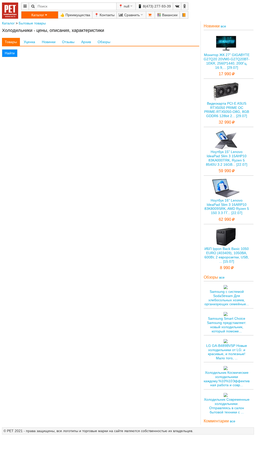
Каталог (8, 23)
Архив (86, 42)
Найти (10, 53)
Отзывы (68, 42)
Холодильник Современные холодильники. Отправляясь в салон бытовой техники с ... (227, 405)
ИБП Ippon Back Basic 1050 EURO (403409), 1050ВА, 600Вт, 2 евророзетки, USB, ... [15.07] (226, 255)
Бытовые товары (32, 23)
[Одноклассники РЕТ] (184, 6)
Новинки (49, 42)
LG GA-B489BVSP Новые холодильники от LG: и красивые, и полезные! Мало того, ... (226, 352)
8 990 (225, 267)
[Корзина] (150, 15)
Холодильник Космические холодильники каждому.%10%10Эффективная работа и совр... (227, 379)
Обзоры (104, 42)
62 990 (225, 219)
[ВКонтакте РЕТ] (177, 6)
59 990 (225, 170)
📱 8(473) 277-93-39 (154, 6)
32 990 (225, 122)
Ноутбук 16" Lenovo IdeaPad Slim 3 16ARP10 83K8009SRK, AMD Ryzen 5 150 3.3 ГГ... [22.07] (226, 206)
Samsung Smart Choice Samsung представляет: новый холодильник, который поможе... (226, 324)
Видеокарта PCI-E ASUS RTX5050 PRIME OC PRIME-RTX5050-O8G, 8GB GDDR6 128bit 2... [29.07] (226, 109)
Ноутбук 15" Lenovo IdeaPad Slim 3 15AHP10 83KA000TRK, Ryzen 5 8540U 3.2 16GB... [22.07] (226, 158)
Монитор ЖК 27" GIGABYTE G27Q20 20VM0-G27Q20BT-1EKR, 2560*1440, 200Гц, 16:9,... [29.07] (227, 61)
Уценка (29, 42)
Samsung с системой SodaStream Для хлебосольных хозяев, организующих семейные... (226, 298)
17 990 (225, 74)
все (223, 26)
